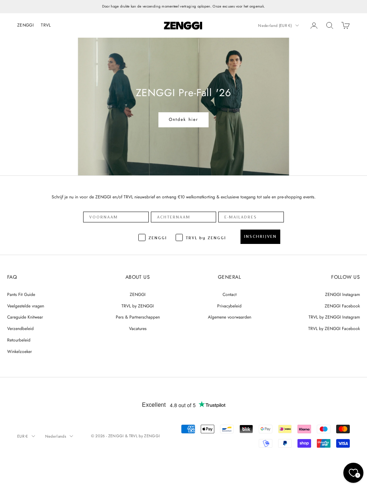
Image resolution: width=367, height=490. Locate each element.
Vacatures (138, 328)
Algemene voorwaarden (229, 317)
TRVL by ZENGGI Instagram (334, 317)
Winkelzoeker (19, 351)
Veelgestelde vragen (25, 306)
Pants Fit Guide (21, 294)
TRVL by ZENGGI (137, 306)
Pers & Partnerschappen (138, 317)
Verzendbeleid (20, 328)
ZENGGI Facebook (342, 306)
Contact (230, 294)
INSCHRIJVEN (260, 236)
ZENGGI (25, 25)
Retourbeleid (18, 340)
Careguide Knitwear (25, 317)
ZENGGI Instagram (342, 294)
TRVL (46, 25)
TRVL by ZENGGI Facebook (334, 328)
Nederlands (55, 436)
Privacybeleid (229, 306)
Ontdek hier (184, 119)
